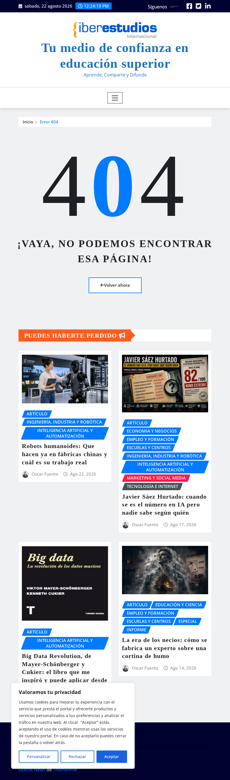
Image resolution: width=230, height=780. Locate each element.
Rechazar (77, 756)
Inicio (28, 122)
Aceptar (111, 756)
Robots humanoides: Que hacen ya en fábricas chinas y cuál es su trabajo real (64, 453)
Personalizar (38, 756)
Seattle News (31, 770)
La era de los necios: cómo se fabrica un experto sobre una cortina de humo (164, 647)
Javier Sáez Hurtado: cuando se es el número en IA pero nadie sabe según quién (164, 504)
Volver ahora (117, 285)
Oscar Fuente (45, 474)
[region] (73, 726)
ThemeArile (65, 770)
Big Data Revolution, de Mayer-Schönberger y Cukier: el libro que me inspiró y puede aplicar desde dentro (64, 671)
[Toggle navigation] (115, 97)
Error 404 (49, 122)
